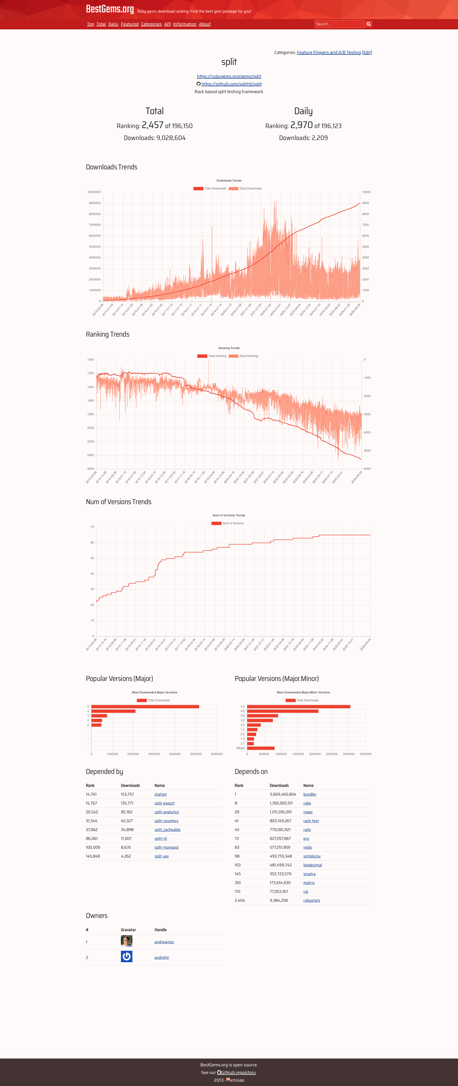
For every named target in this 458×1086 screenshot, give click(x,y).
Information (185, 24)
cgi (305, 891)
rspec (308, 812)
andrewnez (164, 942)
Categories (151, 24)
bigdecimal (312, 865)
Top (90, 24)
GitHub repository (238, 1072)
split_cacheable (168, 829)
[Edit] (367, 52)
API (167, 24)
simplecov (312, 856)
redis (307, 847)
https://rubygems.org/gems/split (229, 76)
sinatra (309, 873)
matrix (309, 882)
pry (306, 838)
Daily (113, 24)
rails (307, 829)
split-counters (166, 820)
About (205, 24)
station (161, 794)
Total (101, 24)
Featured (130, 24)
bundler (310, 794)
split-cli (161, 838)
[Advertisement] (229, 1014)
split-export (165, 803)
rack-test (311, 820)
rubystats (311, 900)
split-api (162, 856)
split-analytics (167, 812)
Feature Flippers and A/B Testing (329, 52)
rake (307, 803)
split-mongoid (166, 847)
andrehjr (162, 957)
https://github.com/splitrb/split (232, 84)
